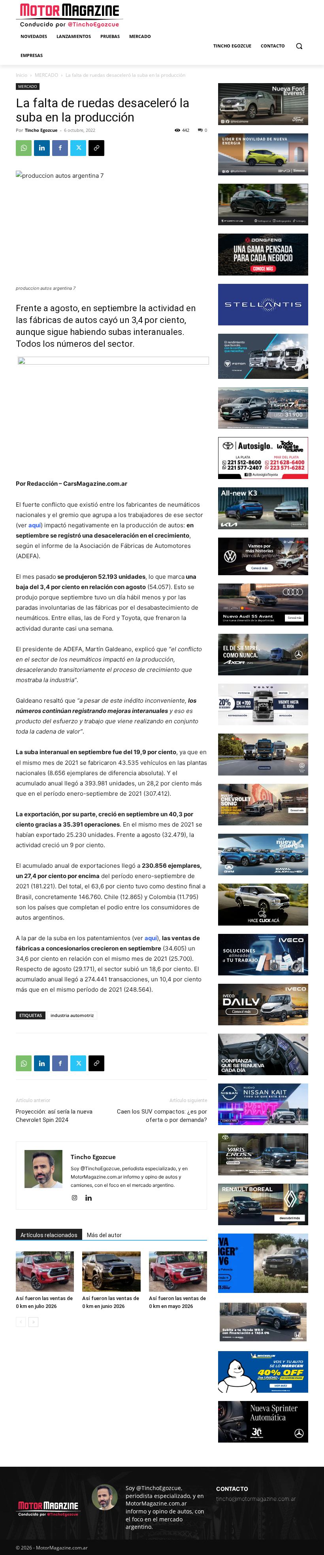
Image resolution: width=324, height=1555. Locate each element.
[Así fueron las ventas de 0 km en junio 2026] (111, 1271)
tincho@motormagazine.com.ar (256, 1498)
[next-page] (33, 1322)
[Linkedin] (42, 148)
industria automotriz (72, 1015)
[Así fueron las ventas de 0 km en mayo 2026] (178, 1271)
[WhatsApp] (24, 148)
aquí (34, 525)
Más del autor (104, 1235)
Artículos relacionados (49, 1235)
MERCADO (46, 75)
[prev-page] (21, 1322)
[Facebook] (60, 148)
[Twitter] (78, 148)
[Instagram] (77, 1198)
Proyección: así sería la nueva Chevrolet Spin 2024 (54, 1115)
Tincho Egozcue (41, 130)
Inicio (21, 75)
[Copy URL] (96, 148)
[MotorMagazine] (69, 16)
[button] (299, 46)
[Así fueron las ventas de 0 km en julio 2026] (45, 1271)
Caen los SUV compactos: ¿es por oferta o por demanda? (162, 1115)
